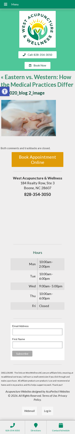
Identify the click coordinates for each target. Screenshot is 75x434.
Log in (47, 410)
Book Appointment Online (37, 159)
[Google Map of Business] (37, 219)
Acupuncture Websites (18, 391)
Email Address (20, 326)
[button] (4, 91)
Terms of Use (49, 395)
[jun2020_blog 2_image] (28, 135)
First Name (18, 339)
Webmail (29, 410)
